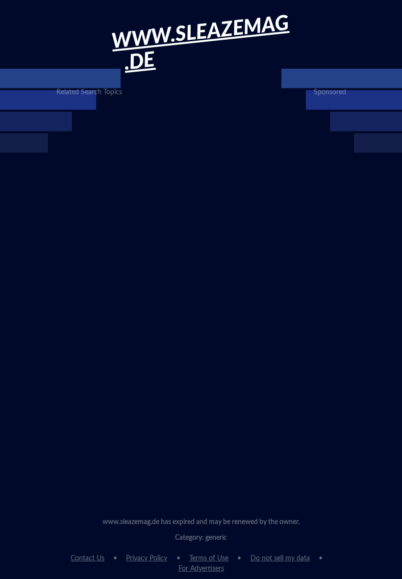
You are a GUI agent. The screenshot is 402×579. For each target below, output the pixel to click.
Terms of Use (208, 558)
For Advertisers (201, 568)
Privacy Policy (146, 558)
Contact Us (87, 558)
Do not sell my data (280, 558)
